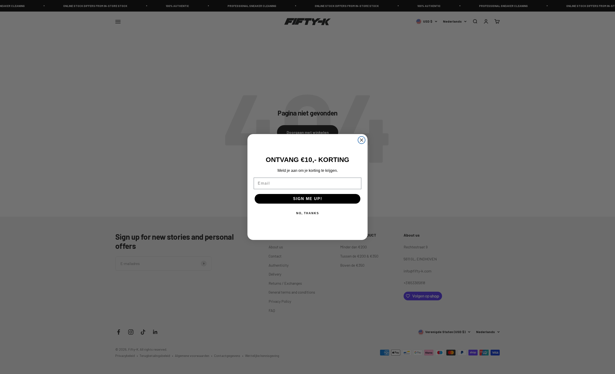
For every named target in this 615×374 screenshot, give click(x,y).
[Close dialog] (361, 140)
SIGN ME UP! (307, 199)
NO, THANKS (307, 213)
